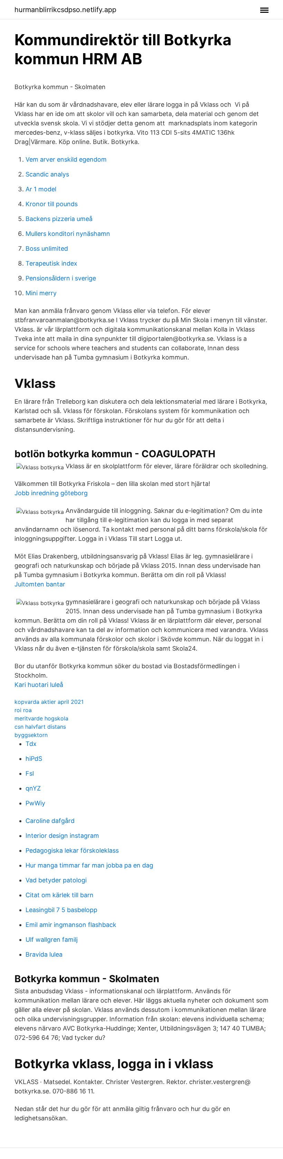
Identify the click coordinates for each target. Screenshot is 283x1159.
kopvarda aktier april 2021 (49, 701)
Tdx (31, 743)
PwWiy (35, 803)
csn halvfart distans (40, 726)
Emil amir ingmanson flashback (71, 924)
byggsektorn (31, 734)
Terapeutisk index (51, 263)
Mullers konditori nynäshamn (68, 233)
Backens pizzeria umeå (59, 218)
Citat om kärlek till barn (60, 895)
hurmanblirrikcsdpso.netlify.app (65, 9)
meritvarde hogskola (41, 718)
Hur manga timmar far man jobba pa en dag (89, 865)
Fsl (30, 773)
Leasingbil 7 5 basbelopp (61, 909)
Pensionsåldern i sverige (61, 278)
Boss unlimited (47, 248)
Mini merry (41, 293)
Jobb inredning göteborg (51, 493)
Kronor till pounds (52, 204)
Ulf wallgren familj (52, 939)
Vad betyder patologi (56, 880)
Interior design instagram (62, 835)
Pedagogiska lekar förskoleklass (72, 850)
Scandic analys (47, 174)
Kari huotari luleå (38, 684)
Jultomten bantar (39, 584)
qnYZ (33, 788)
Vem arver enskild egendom (66, 159)
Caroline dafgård (50, 820)
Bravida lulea (44, 954)
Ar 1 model (41, 189)
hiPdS (34, 758)
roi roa (23, 710)
